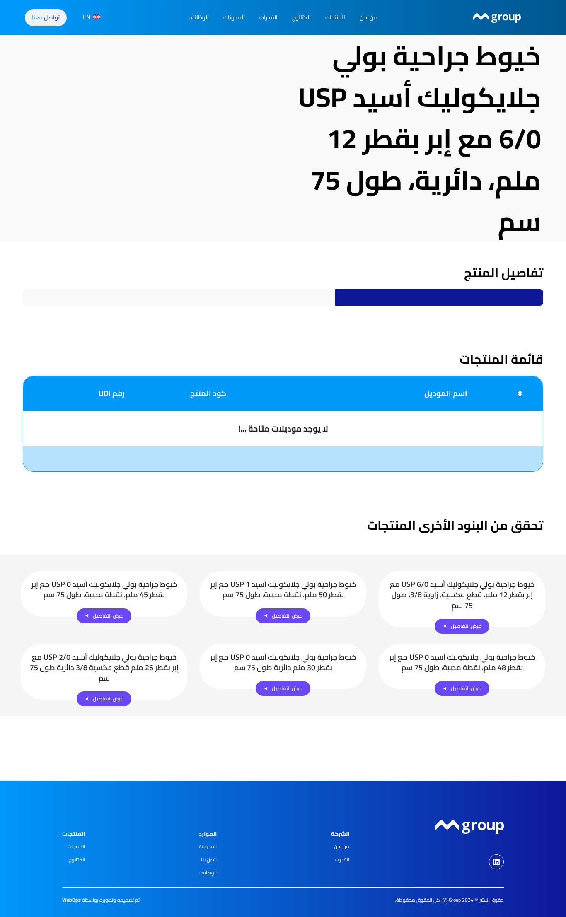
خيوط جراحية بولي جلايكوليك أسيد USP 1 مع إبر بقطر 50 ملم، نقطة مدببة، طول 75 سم (283, 589)
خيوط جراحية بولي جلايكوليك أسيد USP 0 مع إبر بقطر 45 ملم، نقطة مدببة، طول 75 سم (104, 589)
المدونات (234, 17)
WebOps (71, 900)
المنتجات (335, 17)
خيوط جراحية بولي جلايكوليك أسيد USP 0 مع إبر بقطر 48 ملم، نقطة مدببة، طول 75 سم (462, 662)
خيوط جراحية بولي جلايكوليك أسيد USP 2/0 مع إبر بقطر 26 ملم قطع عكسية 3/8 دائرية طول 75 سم (104, 667)
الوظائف (199, 17)
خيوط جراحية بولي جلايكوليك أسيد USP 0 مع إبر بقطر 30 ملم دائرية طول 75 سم (283, 662)
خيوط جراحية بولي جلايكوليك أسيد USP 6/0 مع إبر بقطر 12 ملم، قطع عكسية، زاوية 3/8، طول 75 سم (462, 594)
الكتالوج (301, 17)
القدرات (268, 17)
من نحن (369, 17)
